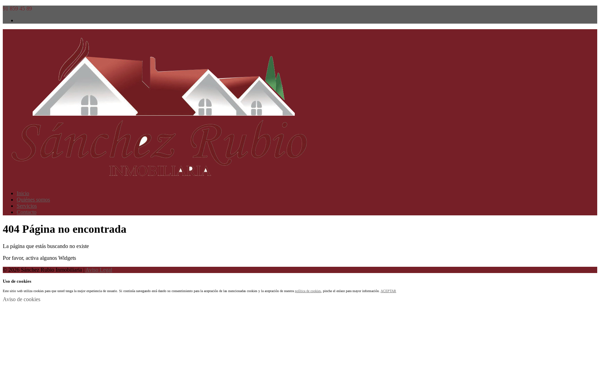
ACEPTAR (388, 291)
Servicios (27, 206)
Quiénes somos (33, 200)
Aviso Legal (98, 270)
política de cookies (308, 291)
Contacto (26, 212)
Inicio (23, 193)
